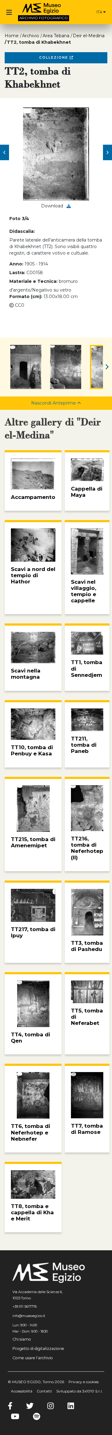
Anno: (16, 264)
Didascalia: (22, 231)
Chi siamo (21, 1339)
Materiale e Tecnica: (33, 281)
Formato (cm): (25, 296)
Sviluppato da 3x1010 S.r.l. (79, 1391)
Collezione (54, 58)
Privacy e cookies (83, 1381)
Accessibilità (21, 1391)
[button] (4, 152)
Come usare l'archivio (32, 1358)
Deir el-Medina (89, 35)
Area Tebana (56, 35)
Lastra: (17, 272)
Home (12, 35)
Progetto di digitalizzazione (38, 1348)
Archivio (30, 35)
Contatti (44, 1391)
